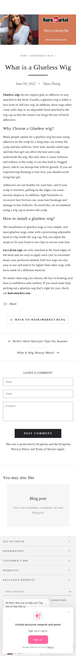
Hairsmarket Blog (42, 56)
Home (24, 56)
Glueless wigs (11, 94)
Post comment (38, 433)
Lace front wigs (13, 250)
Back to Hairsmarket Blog (40, 319)
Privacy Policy (20, 449)
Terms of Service (46, 449)
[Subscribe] (71, 591)
